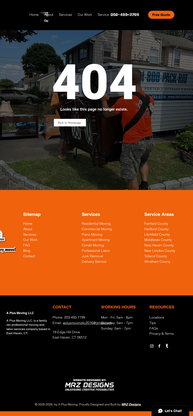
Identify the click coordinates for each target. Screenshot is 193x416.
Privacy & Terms (161, 333)
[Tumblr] (167, 346)
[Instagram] (151, 346)
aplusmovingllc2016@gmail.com (87, 323)
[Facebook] (159, 346)
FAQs (153, 328)
